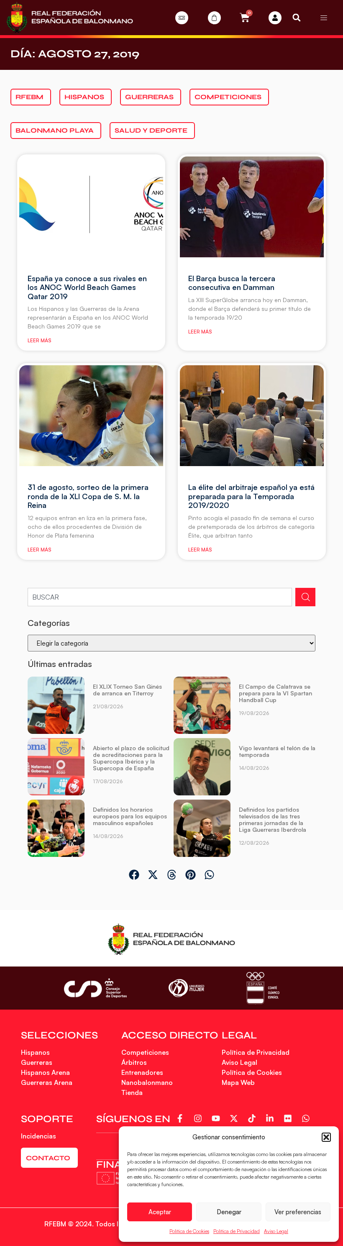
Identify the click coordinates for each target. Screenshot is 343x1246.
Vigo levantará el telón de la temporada (277, 751)
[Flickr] (289, 1118)
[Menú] (323, 17)
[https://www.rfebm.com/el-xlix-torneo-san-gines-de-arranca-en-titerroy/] (56, 705)
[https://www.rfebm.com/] (69, 17)
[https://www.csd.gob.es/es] (95, 988)
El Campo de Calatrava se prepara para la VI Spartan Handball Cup (275, 693)
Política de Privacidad (236, 1231)
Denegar (229, 1212)
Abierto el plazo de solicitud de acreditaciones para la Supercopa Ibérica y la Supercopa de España (131, 758)
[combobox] (160, 597)
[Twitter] (235, 1118)
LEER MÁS (39, 340)
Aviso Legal (276, 1231)
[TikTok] (253, 1118)
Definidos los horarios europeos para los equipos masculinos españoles (130, 816)
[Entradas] (181, 17)
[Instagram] (199, 1118)
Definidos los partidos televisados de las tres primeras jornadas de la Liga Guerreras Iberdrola (272, 819)
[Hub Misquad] (275, 17)
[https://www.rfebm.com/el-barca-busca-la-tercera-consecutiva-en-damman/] (252, 206)
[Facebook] (181, 1118)
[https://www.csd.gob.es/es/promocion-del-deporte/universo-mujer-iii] (186, 988)
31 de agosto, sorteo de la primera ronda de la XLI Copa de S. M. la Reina (88, 496)
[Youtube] (217, 1118)
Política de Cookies (189, 1231)
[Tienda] (214, 17)
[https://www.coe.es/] (262, 988)
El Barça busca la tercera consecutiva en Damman (231, 283)
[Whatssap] (307, 1118)
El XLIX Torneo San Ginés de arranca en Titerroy (127, 690)
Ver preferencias (297, 1212)
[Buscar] (305, 597)
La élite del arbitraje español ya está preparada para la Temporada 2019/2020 (251, 496)
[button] (326, 1137)
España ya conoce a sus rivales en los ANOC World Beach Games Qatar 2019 (87, 287)
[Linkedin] (271, 1118)
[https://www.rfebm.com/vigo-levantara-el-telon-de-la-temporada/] (202, 766)
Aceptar (159, 1212)
